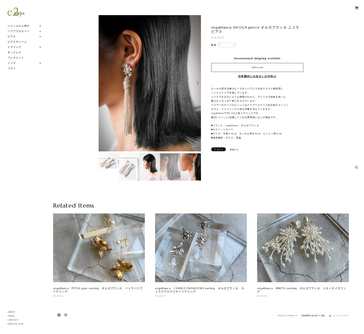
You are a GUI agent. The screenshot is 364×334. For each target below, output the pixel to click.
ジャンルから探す (19, 26)
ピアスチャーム (17, 41)
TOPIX (11, 316)
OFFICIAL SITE (16, 324)
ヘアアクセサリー (19, 31)
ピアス (12, 36)
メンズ (12, 63)
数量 (213, 45)
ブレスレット (16, 57)
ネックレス (14, 52)
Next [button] (197, 83)
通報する (234, 150)
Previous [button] (102, 83)
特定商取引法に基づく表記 (313, 316)
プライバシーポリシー (287, 316)
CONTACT (13, 320)
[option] (150, 83)
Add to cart (257, 67)
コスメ (12, 68)
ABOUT (12, 312)
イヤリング (14, 47)
